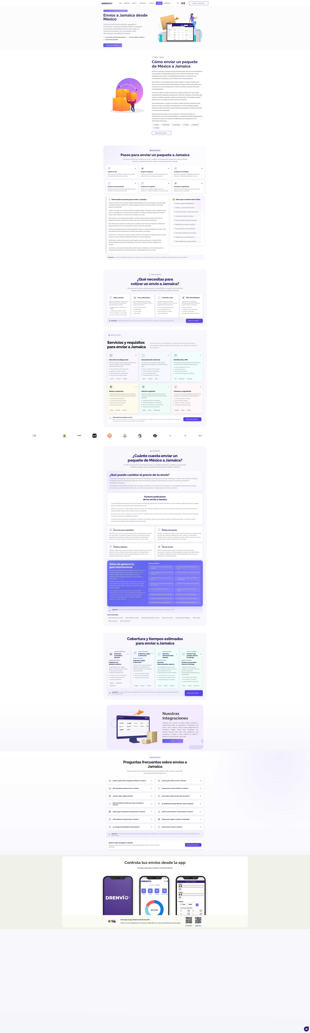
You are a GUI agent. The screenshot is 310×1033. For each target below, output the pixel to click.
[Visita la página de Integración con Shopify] (206, 436)
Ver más (173, 740)
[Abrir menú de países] (184, 3)
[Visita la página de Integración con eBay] (161, 436)
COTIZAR (159, 3)
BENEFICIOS (127, 3)
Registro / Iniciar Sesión (199, 3)
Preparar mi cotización (193, 320)
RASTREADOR (167, 3)
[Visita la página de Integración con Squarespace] (115, 436)
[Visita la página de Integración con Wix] (145, 436)
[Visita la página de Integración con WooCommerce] (176, 436)
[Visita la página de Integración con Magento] (70, 435)
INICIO (120, 3)
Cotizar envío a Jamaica (111, 45)
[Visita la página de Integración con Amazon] (39, 436)
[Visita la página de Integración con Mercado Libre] (85, 436)
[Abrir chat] (306, 1029)
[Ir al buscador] (178, 3)
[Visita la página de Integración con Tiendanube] (130, 435)
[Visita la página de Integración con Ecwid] (55, 436)
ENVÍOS (134, 3)
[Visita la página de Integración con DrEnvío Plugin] (191, 435)
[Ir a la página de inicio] (107, 3)
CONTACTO (151, 3)
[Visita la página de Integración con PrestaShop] (100, 436)
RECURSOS (142, 3)
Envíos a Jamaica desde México (125, 17)
